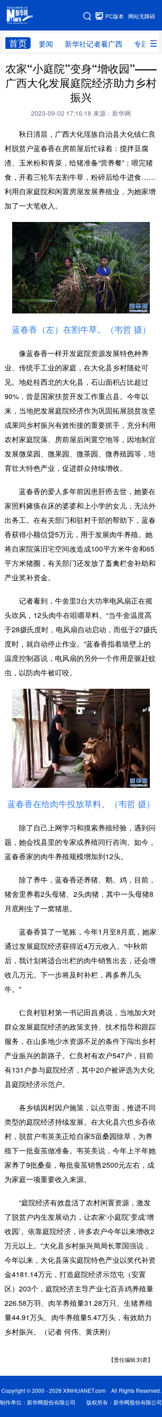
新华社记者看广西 (93, 44)
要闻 (46, 44)
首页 (18, 43)
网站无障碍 (141, 16)
